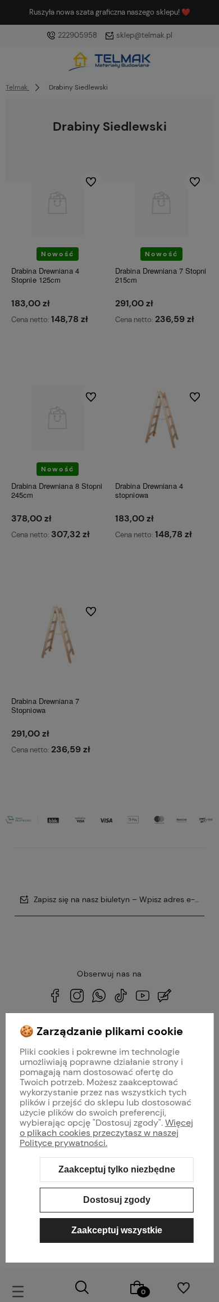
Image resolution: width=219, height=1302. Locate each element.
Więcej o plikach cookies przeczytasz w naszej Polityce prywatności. (106, 1133)
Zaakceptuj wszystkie (116, 1230)
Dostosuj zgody (116, 1200)
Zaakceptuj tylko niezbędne (116, 1169)
